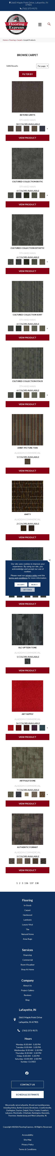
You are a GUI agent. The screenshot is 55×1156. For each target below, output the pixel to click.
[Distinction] (42, 195)
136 (26, 883)
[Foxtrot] (27, 629)
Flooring (12, 40)
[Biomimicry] (27, 163)
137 (31, 883)
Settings (27, 590)
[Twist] (42, 328)
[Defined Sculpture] (19, 861)
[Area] (27, 96)
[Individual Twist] (27, 861)
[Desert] (18, 128)
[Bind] (27, 296)
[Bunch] (18, 328)
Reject (34, 585)
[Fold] (26, 328)
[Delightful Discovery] (27, 762)
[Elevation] (26, 128)
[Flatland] (42, 128)
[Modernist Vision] (26, 794)
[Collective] (26, 195)
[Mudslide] (27, 429)
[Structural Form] (43, 861)
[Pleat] (34, 328)
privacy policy (32, 575)
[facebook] (26, 1073)
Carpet (19, 40)
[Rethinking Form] (35, 861)
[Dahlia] (18, 728)
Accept (21, 585)
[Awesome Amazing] (34, 794)
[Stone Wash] (42, 728)
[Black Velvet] (31, 528)
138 (37, 883)
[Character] (18, 195)
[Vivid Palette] (42, 794)
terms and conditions (18, 578)
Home (5, 40)
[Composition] (34, 195)
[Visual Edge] (27, 829)
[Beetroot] (26, 728)
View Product (27, 137)
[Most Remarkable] (18, 794)
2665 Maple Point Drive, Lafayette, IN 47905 (29, 3)
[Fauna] (34, 128)
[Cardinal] (27, 696)
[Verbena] (34, 728)
